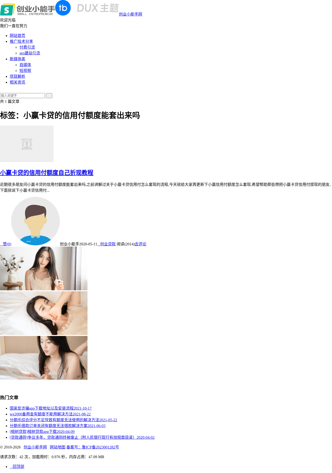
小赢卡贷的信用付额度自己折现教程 (46, 173)
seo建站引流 (29, 53)
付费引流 (27, 47)
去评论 (140, 244)
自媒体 (25, 65)
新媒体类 (17, 59)
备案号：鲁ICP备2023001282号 (92, 447)
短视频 (25, 71)
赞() (5, 244)
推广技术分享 (21, 41)
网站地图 (57, 447)
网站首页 (17, 36)
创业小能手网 (130, 14)
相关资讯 (17, 82)
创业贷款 (106, 244)
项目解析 (17, 76)
